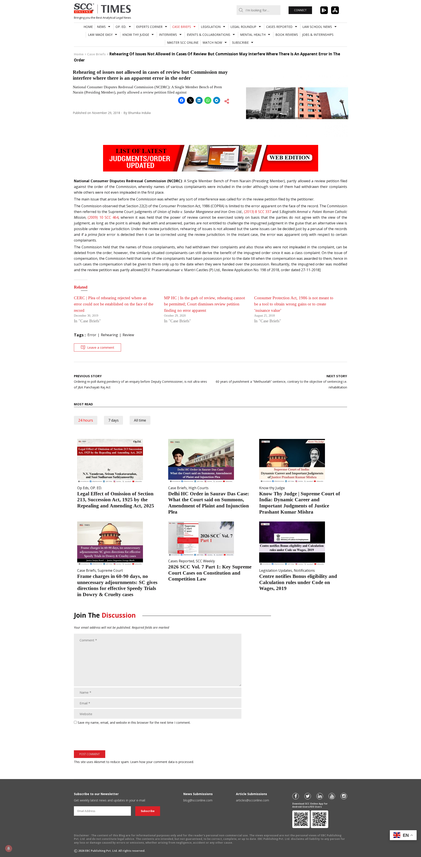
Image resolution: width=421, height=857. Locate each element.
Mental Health (253, 34)
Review (128, 334)
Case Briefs (181, 27)
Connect (300, 10)
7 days (113, 420)
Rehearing (109, 334)
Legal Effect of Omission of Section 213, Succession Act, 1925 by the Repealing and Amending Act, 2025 (115, 500)
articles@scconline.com (252, 800)
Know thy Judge (135, 34)
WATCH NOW (212, 42)
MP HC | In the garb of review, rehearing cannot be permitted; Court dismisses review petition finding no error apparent (204, 304)
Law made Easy (100, 34)
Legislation (211, 27)
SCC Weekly (205, 561)
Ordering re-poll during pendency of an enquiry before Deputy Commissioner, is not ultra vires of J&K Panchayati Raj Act (140, 381)
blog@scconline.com (197, 800)
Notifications (304, 570)
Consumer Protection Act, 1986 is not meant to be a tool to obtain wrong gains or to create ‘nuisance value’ (293, 304)
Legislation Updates (275, 570)
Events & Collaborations (208, 34)
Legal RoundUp (243, 27)
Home (88, 27)
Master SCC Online (182, 42)
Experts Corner (149, 27)
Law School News (317, 27)
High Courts (199, 487)
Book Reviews (286, 34)
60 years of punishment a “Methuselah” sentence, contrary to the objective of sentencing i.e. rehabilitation (281, 381)
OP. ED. (121, 27)
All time (140, 420)
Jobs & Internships (318, 34)
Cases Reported (279, 27)
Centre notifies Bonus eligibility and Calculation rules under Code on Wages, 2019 (298, 582)
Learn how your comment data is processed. (162, 762)
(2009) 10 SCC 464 (103, 217)
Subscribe (240, 42)
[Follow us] (295, 796)
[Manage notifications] (8, 848)
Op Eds (83, 487)
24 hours (85, 420)
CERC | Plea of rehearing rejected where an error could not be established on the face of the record (113, 304)
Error (91, 334)
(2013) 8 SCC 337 (257, 211)
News (101, 27)
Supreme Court (110, 570)
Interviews (168, 34)
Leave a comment (100, 347)
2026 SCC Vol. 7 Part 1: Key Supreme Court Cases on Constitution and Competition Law (210, 573)
